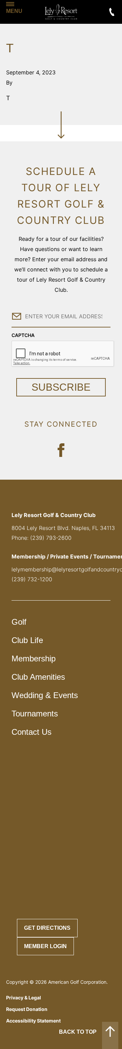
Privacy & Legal (23, 997)
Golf (19, 621)
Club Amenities (38, 676)
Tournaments (35, 713)
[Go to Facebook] (61, 450)
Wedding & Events (45, 695)
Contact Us (32, 731)
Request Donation (26, 1009)
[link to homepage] (61, 12)
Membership (34, 658)
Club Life (27, 640)
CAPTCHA (23, 335)
